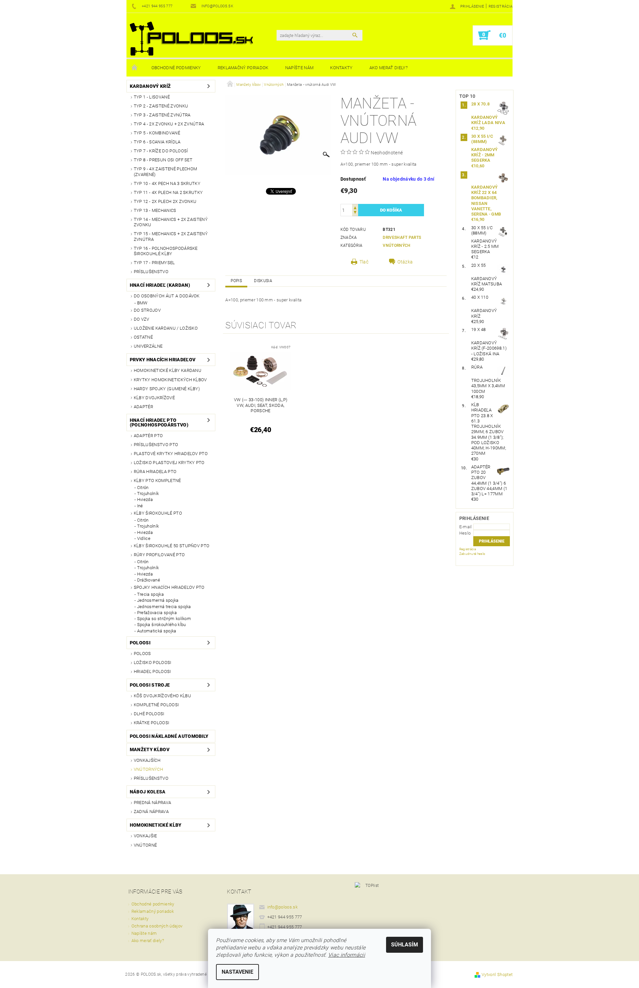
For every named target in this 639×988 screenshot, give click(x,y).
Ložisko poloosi (152, 662)
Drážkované (148, 579)
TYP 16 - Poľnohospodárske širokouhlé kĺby (166, 251)
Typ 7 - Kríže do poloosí (161, 150)
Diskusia (263, 280)
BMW (142, 302)
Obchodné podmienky (176, 67)
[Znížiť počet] (355, 213)
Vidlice (143, 538)
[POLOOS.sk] (191, 39)
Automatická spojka (156, 630)
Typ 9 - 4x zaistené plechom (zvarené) (165, 171)
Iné (140, 505)
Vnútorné (145, 845)
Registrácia (501, 6)
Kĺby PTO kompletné (157, 480)
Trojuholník (148, 493)
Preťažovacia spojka (157, 612)
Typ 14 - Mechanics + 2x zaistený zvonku (171, 222)
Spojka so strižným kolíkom (164, 618)
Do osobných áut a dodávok (167, 295)
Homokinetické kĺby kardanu (167, 370)
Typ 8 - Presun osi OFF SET (163, 159)
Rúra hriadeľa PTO (155, 471)
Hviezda (145, 499)
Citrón (143, 487)
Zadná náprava (151, 811)
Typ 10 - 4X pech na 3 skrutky (167, 183)
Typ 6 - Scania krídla (157, 141)
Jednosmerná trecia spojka (164, 606)
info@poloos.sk (282, 907)
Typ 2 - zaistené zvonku (161, 105)
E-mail (465, 526)
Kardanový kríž (150, 86)
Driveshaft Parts (402, 237)
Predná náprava (152, 802)
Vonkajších (147, 760)
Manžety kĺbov (149, 749)
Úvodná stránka (134, 68)
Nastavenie (237, 972)
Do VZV (141, 319)
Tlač (363, 261)
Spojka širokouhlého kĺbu (161, 624)
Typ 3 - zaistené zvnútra (162, 114)
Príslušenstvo (151, 271)
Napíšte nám (299, 67)
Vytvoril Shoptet (497, 974)
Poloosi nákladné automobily (169, 736)
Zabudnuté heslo (472, 554)
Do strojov (147, 310)
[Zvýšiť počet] (355, 207)
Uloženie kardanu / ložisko (166, 328)
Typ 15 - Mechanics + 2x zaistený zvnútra (171, 236)
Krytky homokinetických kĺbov (170, 379)
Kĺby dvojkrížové (154, 397)
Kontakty (341, 67)
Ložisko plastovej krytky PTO (169, 462)
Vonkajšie (145, 835)
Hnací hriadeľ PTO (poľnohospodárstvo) (159, 422)
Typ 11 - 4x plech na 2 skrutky (168, 192)
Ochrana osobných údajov (156, 925)
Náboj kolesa (148, 791)
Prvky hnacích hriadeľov (162, 359)
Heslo (465, 533)
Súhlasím (404, 944)
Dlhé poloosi (149, 713)
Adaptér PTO (148, 435)
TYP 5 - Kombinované (157, 132)
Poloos (142, 653)
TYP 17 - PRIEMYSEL (154, 262)
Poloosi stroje (150, 685)
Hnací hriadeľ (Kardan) (160, 285)
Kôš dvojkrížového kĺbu (162, 695)
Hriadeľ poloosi (152, 671)
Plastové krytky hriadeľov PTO (171, 453)
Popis (236, 280)
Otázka (405, 261)
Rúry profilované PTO (159, 554)
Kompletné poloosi (156, 704)
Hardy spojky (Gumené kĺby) (167, 388)
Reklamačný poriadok (243, 67)
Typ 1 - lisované (152, 96)
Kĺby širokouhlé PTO (158, 513)
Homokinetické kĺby (156, 825)
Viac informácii (346, 955)
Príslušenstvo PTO (156, 444)
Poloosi (140, 642)
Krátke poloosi (151, 722)
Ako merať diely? (388, 67)
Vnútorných (148, 769)
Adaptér (143, 406)
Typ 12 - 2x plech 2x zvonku (165, 201)
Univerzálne (148, 346)
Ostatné (143, 337)
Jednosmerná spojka (158, 600)
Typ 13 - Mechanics (155, 210)
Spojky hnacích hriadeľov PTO (169, 587)
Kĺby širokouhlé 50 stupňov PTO (172, 545)
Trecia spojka (150, 594)
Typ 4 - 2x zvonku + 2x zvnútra (169, 123)
